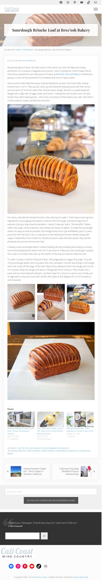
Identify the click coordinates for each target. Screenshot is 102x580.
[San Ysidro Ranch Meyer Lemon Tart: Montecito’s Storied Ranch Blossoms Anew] (50, 419)
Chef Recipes (23, 448)
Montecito (73, 451)
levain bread (61, 451)
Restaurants (36, 448)
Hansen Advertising (80, 577)
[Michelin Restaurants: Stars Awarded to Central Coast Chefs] (80, 419)
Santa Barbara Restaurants (56, 448)
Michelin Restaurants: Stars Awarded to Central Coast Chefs (80, 429)
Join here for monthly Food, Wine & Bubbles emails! (51, 500)
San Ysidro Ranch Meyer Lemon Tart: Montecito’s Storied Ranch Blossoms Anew (50, 431)
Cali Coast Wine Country (38, 577)
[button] (21, 302)
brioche (22, 451)
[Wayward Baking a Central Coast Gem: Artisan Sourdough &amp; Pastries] (20, 419)
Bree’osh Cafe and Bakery (68, 74)
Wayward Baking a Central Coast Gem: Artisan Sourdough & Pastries (20, 431)
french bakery (34, 451)
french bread (47, 451)
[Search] (44, 535)
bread (14, 451)
